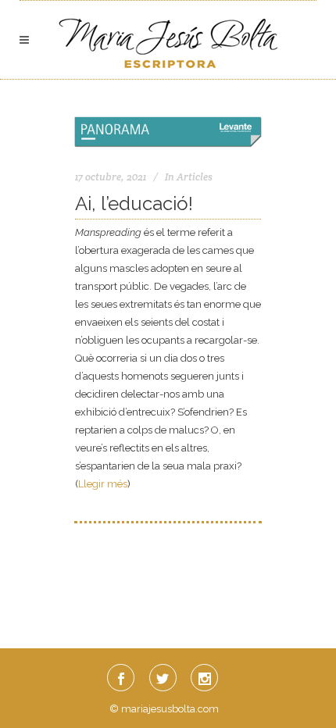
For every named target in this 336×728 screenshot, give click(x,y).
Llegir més (102, 484)
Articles (195, 177)
